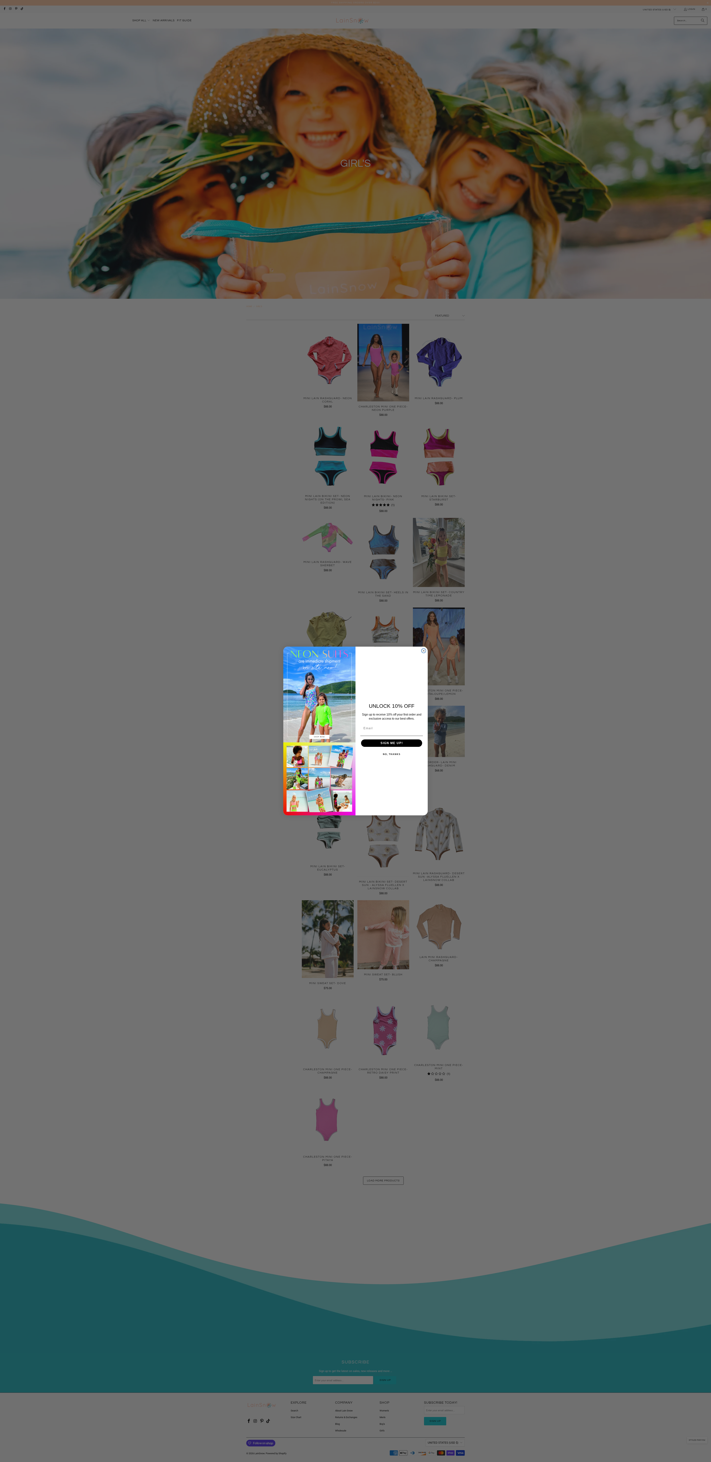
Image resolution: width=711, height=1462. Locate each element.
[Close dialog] (423, 650)
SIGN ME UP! (391, 743)
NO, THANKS (391, 754)
